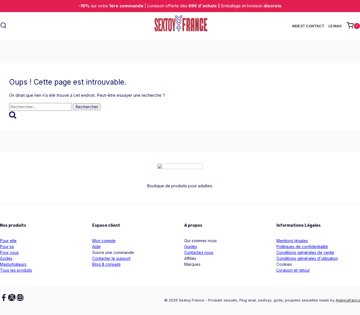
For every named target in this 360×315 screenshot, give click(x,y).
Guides (190, 246)
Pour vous (9, 252)
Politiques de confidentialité (302, 246)
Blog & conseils (106, 264)
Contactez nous (198, 252)
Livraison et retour (293, 270)
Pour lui (7, 246)
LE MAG (335, 26)
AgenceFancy (348, 300)
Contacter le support (111, 258)
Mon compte (104, 240)
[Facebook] (3, 297)
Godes (6, 258)
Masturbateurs (13, 264)
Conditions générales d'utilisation (307, 258)
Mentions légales (292, 240)
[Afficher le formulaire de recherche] (3, 26)
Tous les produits (16, 270)
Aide (96, 246)
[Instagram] (20, 297)
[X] (11, 297)
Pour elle (8, 240)
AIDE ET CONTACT (308, 26)
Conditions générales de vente (305, 252)
